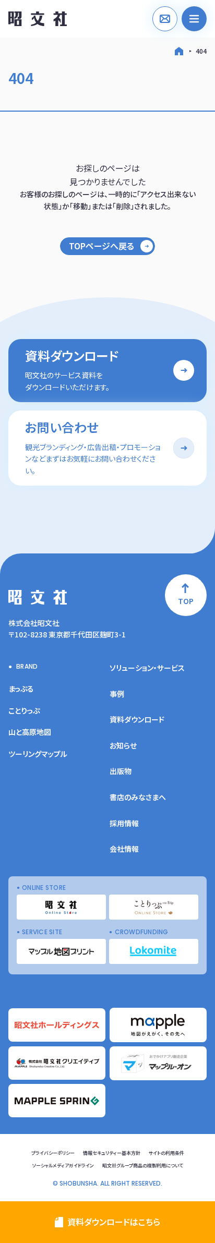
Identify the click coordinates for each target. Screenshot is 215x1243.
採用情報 (124, 823)
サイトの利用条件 (166, 1153)
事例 (117, 694)
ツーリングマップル (37, 754)
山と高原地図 (29, 732)
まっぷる (21, 688)
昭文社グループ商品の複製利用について (142, 1165)
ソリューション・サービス (147, 667)
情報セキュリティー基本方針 (111, 1153)
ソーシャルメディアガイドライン (63, 1165)
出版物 (121, 771)
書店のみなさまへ (138, 797)
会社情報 (124, 848)
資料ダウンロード (137, 719)
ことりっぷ (24, 710)
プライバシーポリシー (53, 1153)
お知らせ (123, 745)
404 (201, 50)
